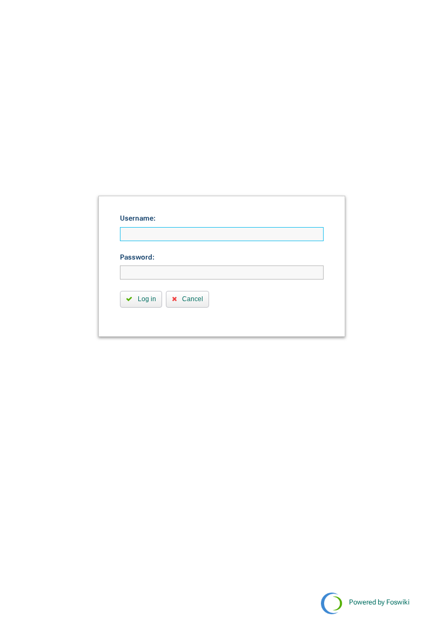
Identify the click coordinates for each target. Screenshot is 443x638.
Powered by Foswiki (379, 602)
